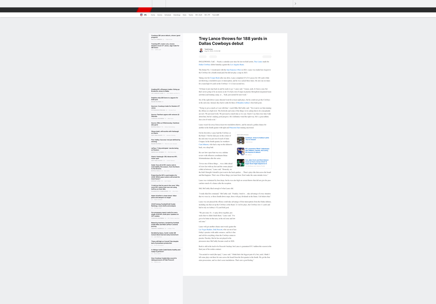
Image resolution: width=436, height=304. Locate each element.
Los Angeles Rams (237, 64)
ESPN (144, 9)
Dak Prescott (217, 229)
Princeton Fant (234, 127)
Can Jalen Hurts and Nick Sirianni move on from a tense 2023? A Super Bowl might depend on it (256, 161)
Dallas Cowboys (205, 64)
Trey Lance (258, 61)
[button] (290, 9)
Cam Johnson (204, 144)
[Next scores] (295, 3)
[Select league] (145, 3)
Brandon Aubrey (243, 102)
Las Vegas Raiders (205, 229)
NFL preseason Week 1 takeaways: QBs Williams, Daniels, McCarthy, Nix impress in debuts (257, 150)
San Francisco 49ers (234, 70)
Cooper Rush (215, 78)
